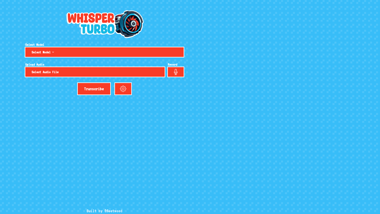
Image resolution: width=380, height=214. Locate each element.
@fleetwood (113, 210)
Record (172, 64)
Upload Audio (34, 64)
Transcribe (94, 88)
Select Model (34, 45)
